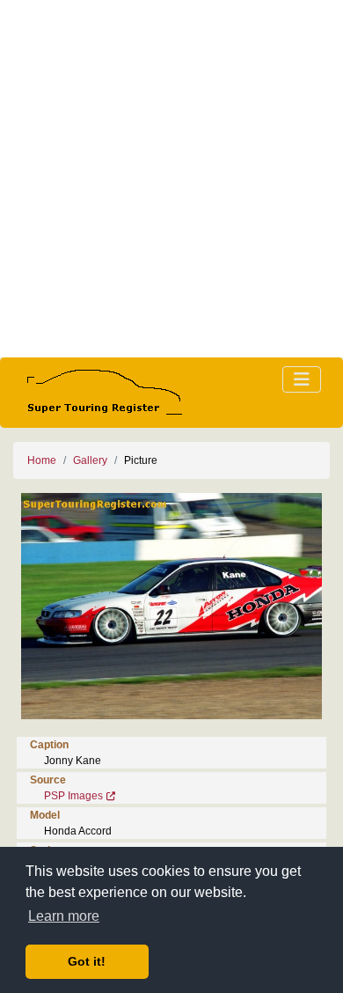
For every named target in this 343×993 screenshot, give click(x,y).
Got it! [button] (87, 961)
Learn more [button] (63, 915)
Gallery (90, 460)
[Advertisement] (171, 178)
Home (41, 460)
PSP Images (73, 796)
